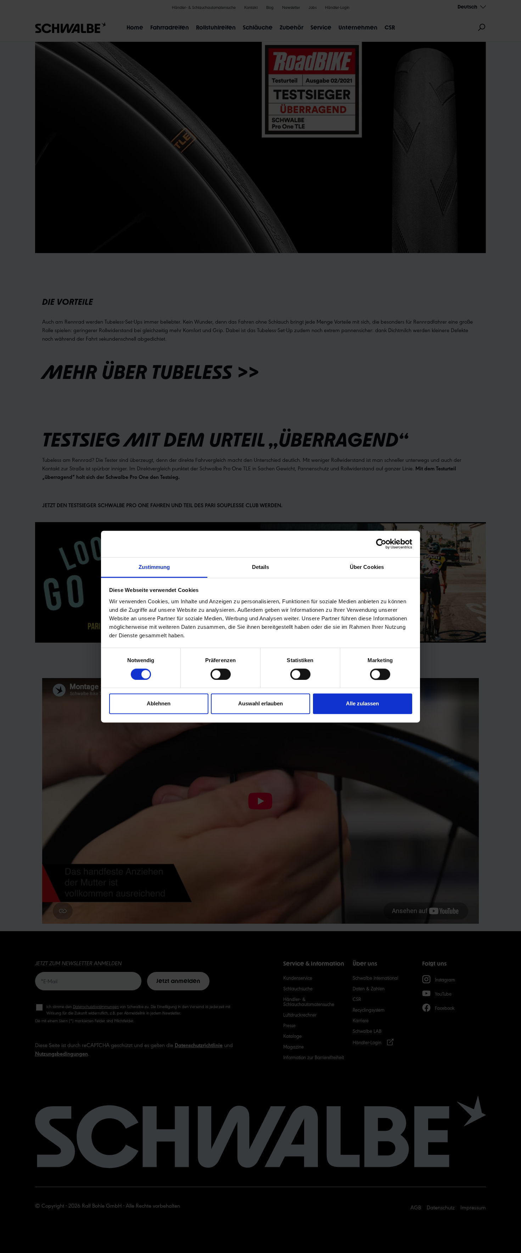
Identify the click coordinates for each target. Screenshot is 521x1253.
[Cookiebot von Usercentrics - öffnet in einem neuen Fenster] (381, 543)
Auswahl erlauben (260, 704)
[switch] (221, 674)
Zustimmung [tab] (154, 567)
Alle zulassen (362, 704)
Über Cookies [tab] (367, 567)
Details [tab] (260, 567)
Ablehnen (158, 704)
